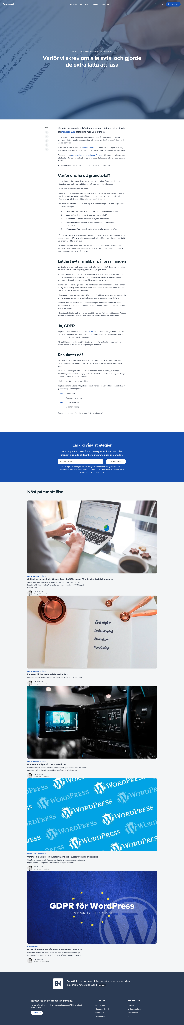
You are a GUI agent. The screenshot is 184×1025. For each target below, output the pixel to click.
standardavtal (68, 131)
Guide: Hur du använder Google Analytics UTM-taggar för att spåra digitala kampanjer (70, 579)
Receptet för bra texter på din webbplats (47, 674)
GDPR (91, 331)
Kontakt (174, 4)
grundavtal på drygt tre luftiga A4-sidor (87, 155)
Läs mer (102, 985)
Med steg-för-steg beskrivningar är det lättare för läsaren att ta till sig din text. (55, 677)
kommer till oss (88, 147)
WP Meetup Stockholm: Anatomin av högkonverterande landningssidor (62, 856)
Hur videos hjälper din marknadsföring (46, 764)
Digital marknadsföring (36, 576)
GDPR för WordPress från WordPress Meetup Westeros (54, 949)
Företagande (92, 51)
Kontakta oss (37, 1013)
